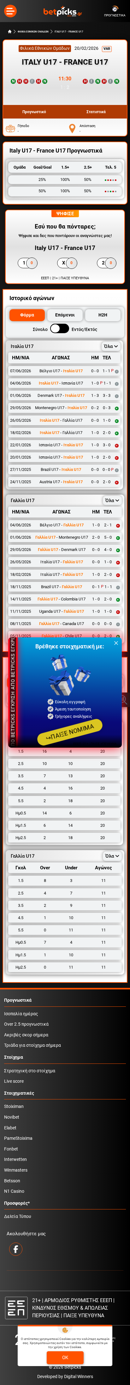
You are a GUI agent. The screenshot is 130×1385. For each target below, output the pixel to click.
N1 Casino (14, 1191)
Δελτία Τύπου (17, 1216)
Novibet (11, 1117)
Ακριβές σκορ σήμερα (26, 1035)
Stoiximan (14, 1106)
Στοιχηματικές (19, 1093)
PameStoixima (18, 1138)
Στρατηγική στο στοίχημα (29, 1071)
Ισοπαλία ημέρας (21, 1014)
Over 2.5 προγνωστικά (26, 1024)
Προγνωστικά (18, 1000)
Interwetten (15, 1159)
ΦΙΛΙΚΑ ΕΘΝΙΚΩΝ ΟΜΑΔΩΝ (33, 31)
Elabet (10, 1128)
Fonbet (11, 1149)
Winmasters (15, 1170)
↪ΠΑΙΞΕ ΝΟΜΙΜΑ (69, 732)
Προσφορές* (17, 1203)
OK (65, 1357)
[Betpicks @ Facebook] (15, 1249)
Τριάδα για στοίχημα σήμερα (32, 1045)
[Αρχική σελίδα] (10, 31)
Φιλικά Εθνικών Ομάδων (45, 48)
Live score (14, 1081)
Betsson (12, 1181)
